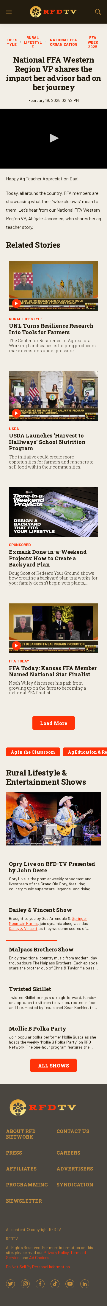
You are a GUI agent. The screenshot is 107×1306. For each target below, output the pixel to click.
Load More (53, 723)
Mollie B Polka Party (37, 1028)
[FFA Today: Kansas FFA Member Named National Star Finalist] (53, 628)
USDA (14, 428)
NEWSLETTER (24, 1201)
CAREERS (68, 1152)
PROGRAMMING (27, 1184)
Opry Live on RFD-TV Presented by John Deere (52, 867)
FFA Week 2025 (93, 42)
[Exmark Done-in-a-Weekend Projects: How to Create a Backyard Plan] (53, 512)
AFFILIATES (21, 1168)
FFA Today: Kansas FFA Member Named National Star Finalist (53, 671)
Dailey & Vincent (23, 928)
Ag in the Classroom (33, 752)
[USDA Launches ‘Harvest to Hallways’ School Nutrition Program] (53, 396)
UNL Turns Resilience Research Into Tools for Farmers (51, 329)
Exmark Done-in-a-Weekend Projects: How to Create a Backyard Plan (48, 558)
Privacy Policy (56, 1252)
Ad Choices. (39, 1257)
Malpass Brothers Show (41, 949)
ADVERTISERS (74, 1168)
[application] (53, 139)
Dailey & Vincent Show (40, 909)
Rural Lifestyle (33, 42)
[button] (53, 138)
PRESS (14, 1152)
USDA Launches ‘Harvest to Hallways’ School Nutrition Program (47, 442)
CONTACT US (72, 1131)
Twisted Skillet (30, 988)
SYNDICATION (74, 1184)
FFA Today (19, 661)
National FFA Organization (63, 42)
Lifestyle (12, 42)
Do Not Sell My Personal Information (38, 1266)
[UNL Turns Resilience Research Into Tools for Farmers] (53, 286)
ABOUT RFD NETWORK (21, 1134)
